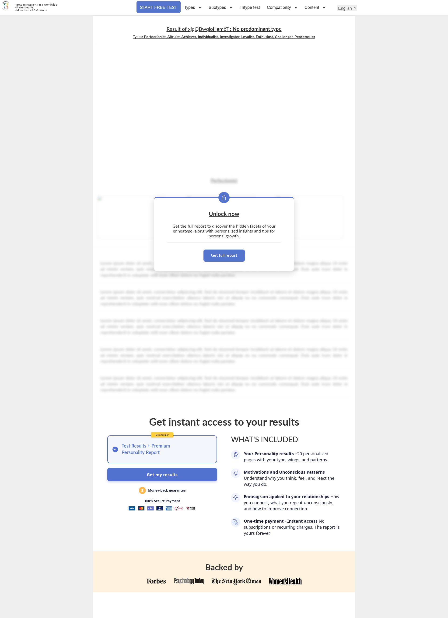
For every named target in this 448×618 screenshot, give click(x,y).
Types (189, 7)
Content (311, 7)
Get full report (224, 255)
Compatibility (279, 7)
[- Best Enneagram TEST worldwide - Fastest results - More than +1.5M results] (112, 6)
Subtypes (217, 7)
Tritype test (250, 7)
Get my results (162, 474)
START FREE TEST (158, 7)
